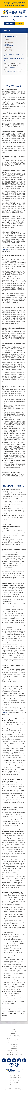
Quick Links (14, 1033)
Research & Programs (14, 1043)
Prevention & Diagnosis (14, 1037)
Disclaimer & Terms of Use (14, 1050)
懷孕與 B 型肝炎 (8, 50)
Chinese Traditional (10, 36)
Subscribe (9, 23)
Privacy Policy (14, 1052)
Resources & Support (14, 1041)
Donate (19, 23)
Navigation (7, 30)
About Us (14, 1029)
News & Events (14, 1044)
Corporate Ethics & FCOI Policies (14, 1054)
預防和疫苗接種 (8, 42)
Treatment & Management (14, 1039)
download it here (12, 71)
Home (14, 1031)
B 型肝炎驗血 (7, 47)
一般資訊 (6, 40)
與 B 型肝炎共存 (8, 45)
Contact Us (14, 1046)
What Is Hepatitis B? (14, 1035)
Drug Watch (5, 249)
